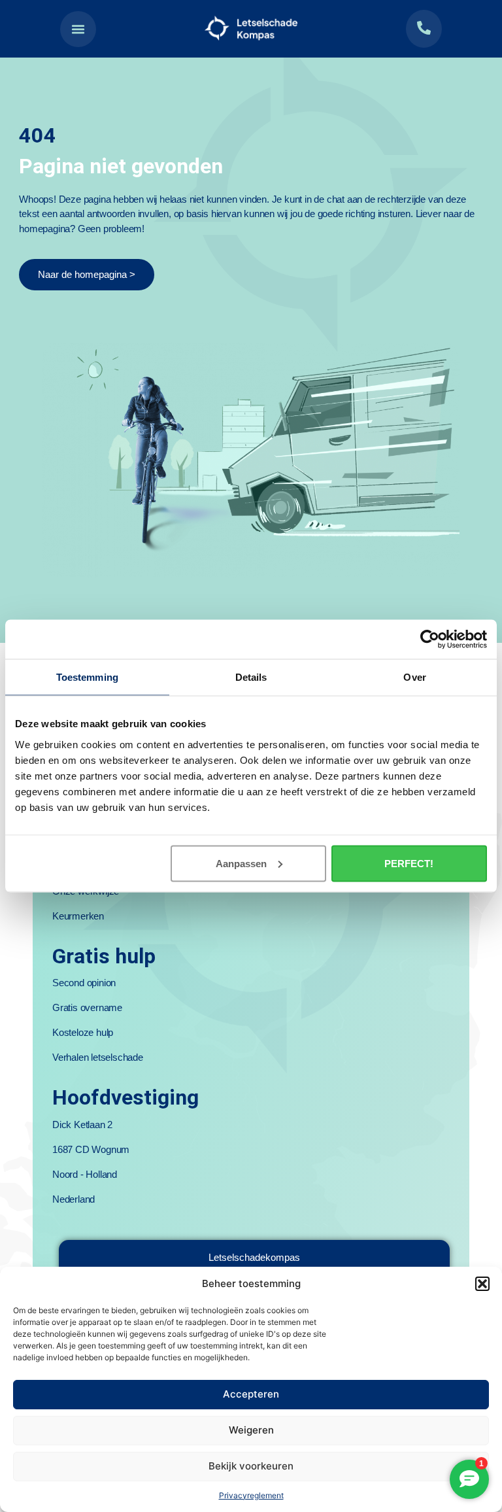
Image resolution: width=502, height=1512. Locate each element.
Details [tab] (251, 677)
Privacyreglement (251, 1495)
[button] (482, 1283)
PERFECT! (408, 862)
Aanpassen (241, 862)
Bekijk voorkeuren (251, 1466)
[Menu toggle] (78, 29)
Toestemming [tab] (87, 677)
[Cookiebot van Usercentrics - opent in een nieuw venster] (430, 639)
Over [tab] (414, 677)
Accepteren (251, 1394)
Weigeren (251, 1430)
